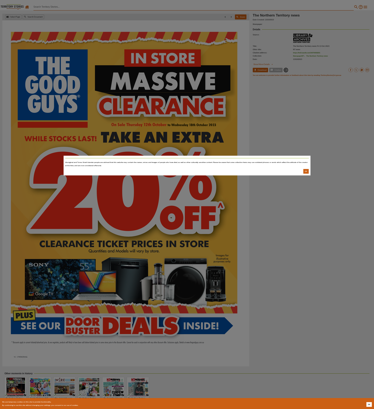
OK (306, 171)
